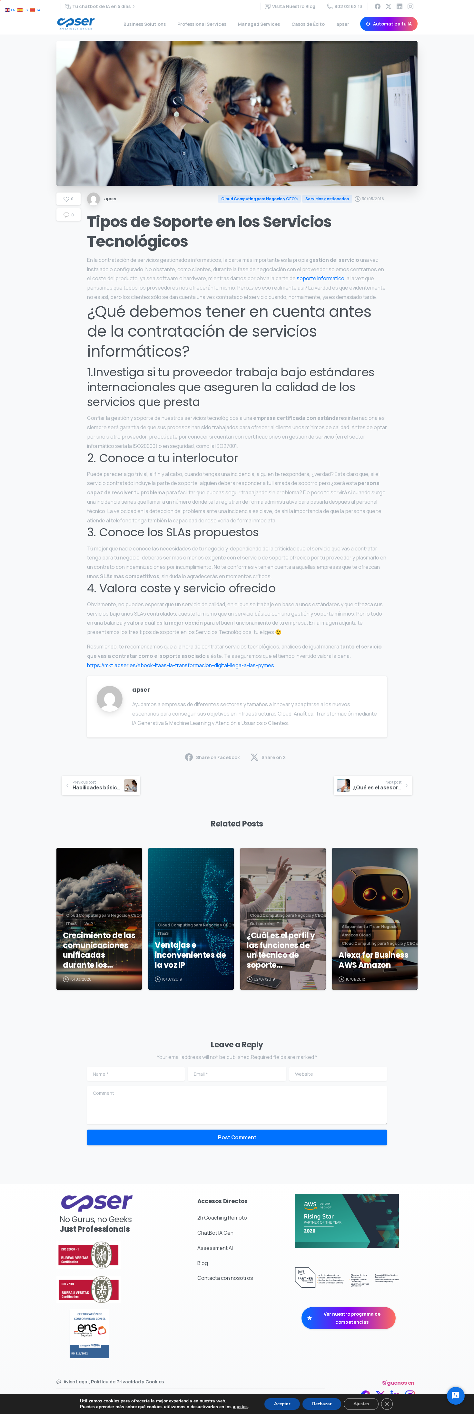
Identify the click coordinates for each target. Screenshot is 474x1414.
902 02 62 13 (348, 6)
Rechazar (321, 1404)
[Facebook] (377, 6)
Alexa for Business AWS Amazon (373, 960)
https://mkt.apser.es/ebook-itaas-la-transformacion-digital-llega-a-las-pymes (180, 665)
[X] (388, 6)
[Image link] (105, 1254)
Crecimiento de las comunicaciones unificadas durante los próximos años (99, 950)
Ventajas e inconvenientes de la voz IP (190, 955)
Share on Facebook (218, 757)
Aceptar (282, 1404)
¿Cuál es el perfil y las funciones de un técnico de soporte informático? (281, 950)
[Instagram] (410, 6)
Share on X (274, 757)
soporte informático (320, 278)
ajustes (240, 1407)
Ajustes (361, 1404)
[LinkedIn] (399, 6)
